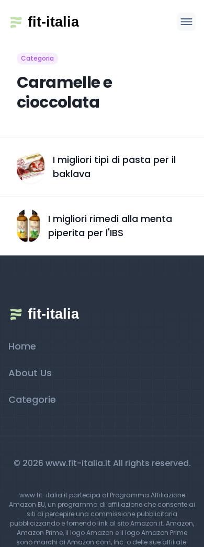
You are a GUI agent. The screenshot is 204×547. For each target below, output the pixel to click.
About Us (30, 372)
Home (22, 346)
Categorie (32, 399)
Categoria (37, 58)
